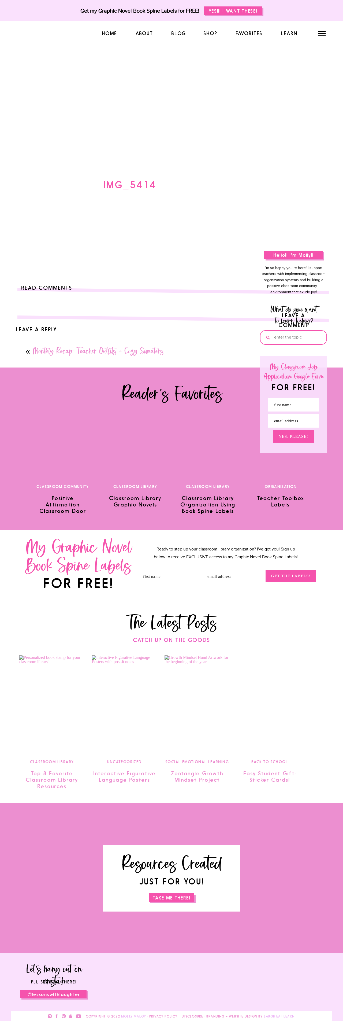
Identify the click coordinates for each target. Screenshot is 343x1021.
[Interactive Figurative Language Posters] (124, 704)
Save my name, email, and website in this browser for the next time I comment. (89, 497)
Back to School (269, 762)
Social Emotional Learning (197, 762)
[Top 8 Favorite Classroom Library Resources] (51, 704)
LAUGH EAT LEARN (279, 1016)
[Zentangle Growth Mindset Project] (197, 704)
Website (23, 469)
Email (22, 450)
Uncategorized (124, 762)
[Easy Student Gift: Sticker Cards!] (269, 704)
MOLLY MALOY (133, 1016)
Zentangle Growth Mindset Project (197, 776)
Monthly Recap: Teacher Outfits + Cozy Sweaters (97, 352)
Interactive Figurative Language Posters (124, 776)
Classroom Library (52, 762)
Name (22, 430)
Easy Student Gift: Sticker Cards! (269, 776)
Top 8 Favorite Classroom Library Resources (52, 779)
